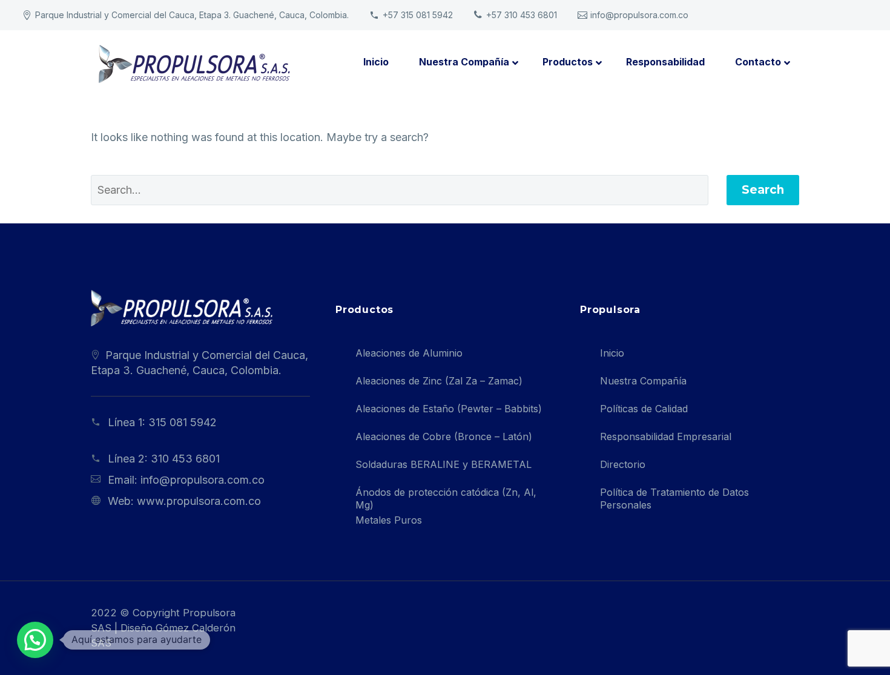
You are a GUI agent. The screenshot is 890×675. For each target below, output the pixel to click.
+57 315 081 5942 (418, 15)
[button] (35, 640)
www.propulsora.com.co (199, 501)
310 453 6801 (185, 458)
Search (763, 190)
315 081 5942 (182, 422)
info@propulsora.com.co (639, 15)
